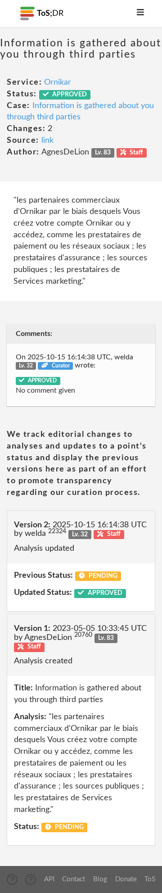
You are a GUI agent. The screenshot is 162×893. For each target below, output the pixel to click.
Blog (100, 879)
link (47, 140)
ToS (149, 879)
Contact (73, 879)
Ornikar (57, 82)
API (49, 879)
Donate (126, 879)
